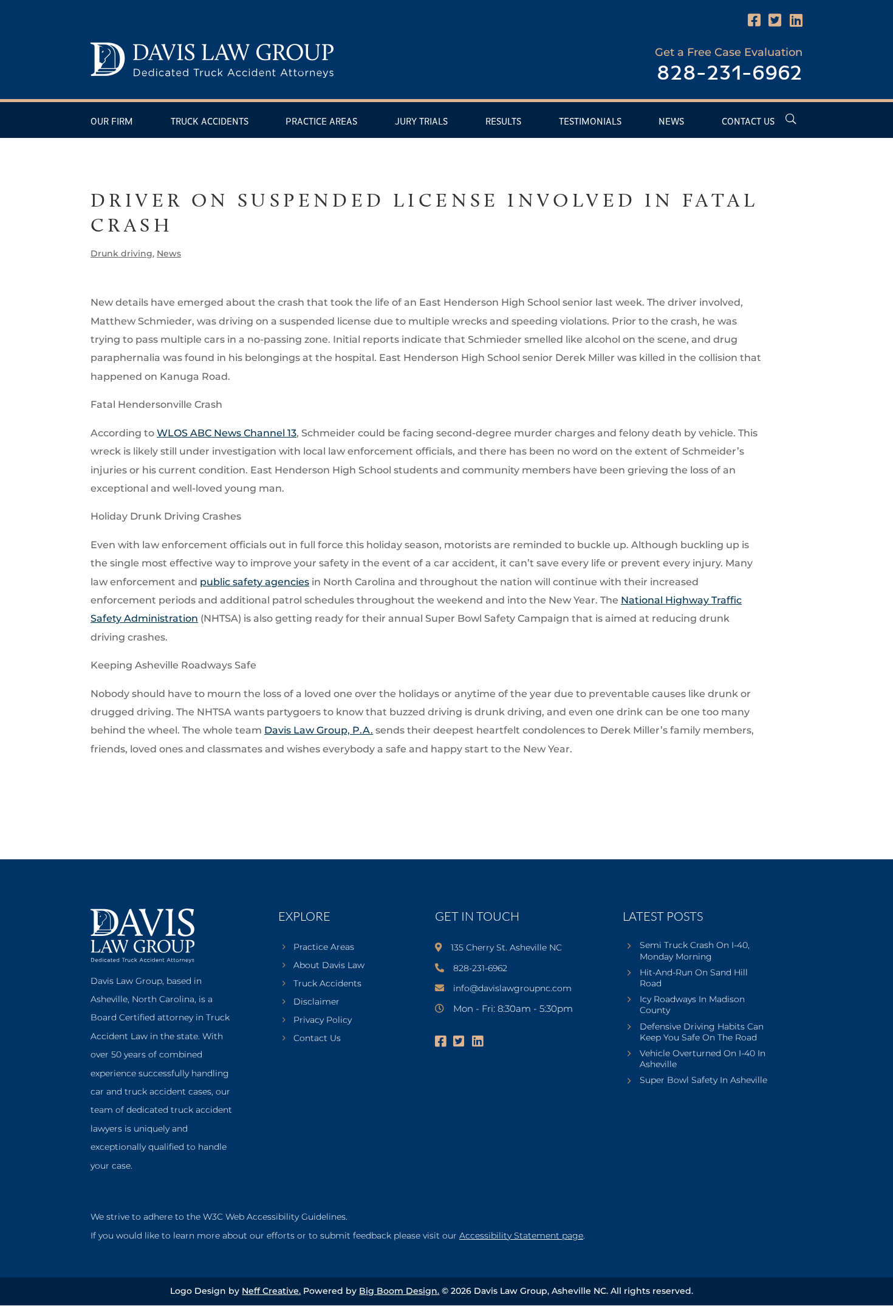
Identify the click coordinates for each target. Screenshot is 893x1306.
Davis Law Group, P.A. (318, 730)
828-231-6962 (729, 73)
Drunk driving (121, 253)
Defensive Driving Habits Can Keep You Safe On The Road (702, 1032)
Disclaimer (316, 1002)
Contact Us (748, 121)
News (671, 121)
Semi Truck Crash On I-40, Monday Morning (695, 950)
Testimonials (590, 121)
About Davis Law (328, 966)
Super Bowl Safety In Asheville (703, 1079)
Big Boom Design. (399, 1290)
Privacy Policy (322, 1020)
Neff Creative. (271, 1290)
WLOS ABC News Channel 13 (226, 433)
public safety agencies (254, 582)
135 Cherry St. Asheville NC (506, 947)
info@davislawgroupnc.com (512, 988)
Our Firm (112, 121)
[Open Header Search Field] (790, 119)
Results (503, 121)
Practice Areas (321, 121)
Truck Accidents (209, 121)
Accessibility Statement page (521, 1235)
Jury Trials (421, 121)
